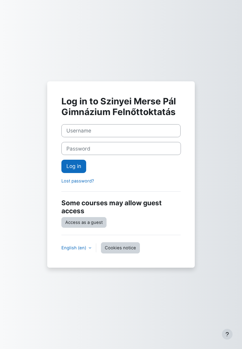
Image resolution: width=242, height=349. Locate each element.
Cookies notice (120, 248)
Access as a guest (84, 222)
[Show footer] (227, 334)
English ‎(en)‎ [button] (74, 248)
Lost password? (77, 181)
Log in (73, 166)
